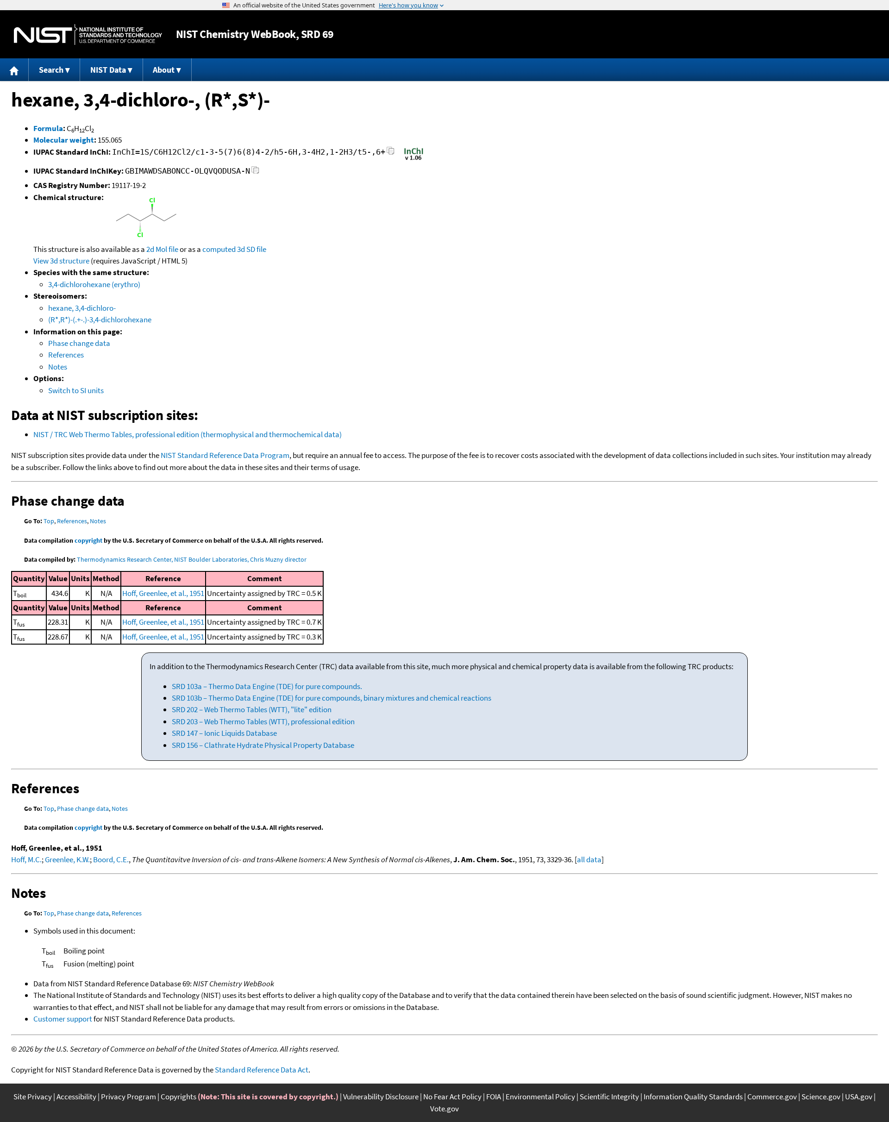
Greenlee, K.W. (67, 859)
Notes (57, 367)
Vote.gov (444, 1108)
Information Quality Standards (693, 1096)
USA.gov (858, 1096)
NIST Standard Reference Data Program (225, 455)
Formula (48, 128)
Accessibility (76, 1096)
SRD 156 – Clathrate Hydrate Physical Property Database (263, 745)
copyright (88, 540)
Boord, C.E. (111, 859)
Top (49, 521)
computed (219, 249)
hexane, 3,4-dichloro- (82, 308)
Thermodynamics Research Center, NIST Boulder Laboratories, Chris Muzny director (192, 559)
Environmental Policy (540, 1096)
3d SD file (251, 249)
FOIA (493, 1096)
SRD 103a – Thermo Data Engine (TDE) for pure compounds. (267, 686)
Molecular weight (63, 140)
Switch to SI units (76, 390)
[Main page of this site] (14, 69)
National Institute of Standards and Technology (88, 34)
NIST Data (108, 69)
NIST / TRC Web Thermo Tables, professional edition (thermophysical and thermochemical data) (187, 434)
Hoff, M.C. (26, 859)
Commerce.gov (772, 1096)
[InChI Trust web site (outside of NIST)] (413, 159)
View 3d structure (61, 261)
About (164, 69)
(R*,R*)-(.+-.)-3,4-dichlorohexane (99, 319)
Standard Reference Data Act (261, 1070)
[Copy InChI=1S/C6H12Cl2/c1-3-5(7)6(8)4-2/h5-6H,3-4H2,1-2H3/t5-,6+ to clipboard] (390, 153)
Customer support (62, 1019)
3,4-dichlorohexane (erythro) (94, 284)
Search (51, 69)
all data (589, 859)
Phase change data (79, 343)
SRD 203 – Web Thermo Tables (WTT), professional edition (263, 721)
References (66, 355)
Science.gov (820, 1096)
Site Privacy (32, 1096)
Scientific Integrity (609, 1096)
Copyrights (178, 1096)
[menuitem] (14, 69)
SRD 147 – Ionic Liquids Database (224, 733)
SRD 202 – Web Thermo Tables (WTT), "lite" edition (252, 709)
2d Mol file (162, 249)
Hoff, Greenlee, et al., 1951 (163, 593)
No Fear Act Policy (452, 1096)
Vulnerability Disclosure (381, 1096)
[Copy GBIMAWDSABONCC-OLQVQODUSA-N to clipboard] (255, 172)
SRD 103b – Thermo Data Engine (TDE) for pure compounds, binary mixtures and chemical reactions (331, 698)
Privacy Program (128, 1096)
